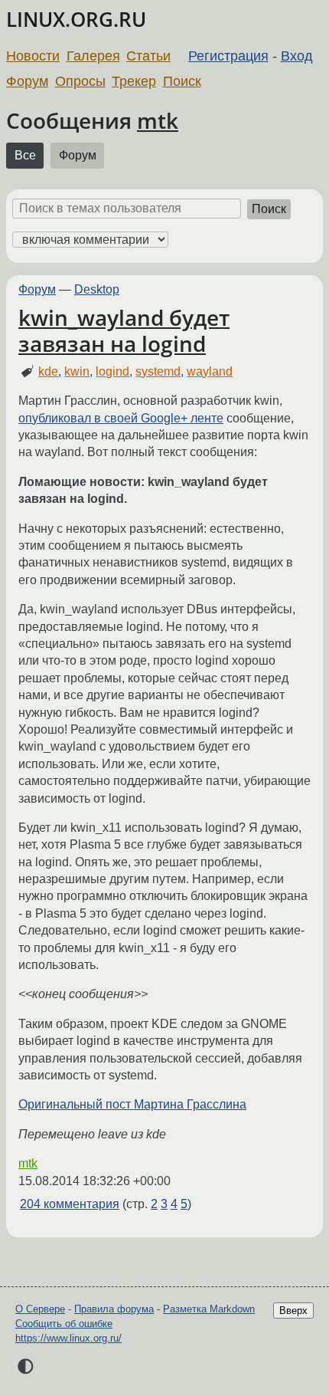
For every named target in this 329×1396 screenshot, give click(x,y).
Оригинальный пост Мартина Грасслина (132, 1104)
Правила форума (114, 1309)
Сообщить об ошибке (63, 1323)
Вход (297, 56)
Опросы (80, 81)
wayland (210, 371)
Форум (27, 81)
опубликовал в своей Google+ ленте (120, 418)
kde (48, 371)
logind (112, 371)
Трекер (134, 81)
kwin (77, 371)
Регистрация (228, 56)
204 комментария (69, 1203)
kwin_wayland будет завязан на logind (124, 330)
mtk (157, 120)
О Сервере (40, 1309)
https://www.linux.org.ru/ (68, 1338)
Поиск (182, 81)
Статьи (148, 56)
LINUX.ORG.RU (76, 19)
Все (25, 155)
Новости (33, 56)
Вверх (293, 1310)
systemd (158, 371)
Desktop (96, 289)
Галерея (93, 56)
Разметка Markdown (209, 1309)
